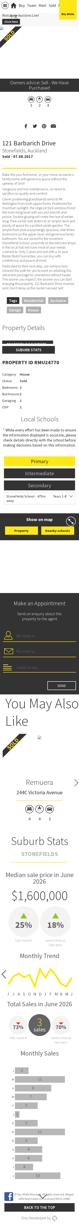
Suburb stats (28, 349)
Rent (43, 5)
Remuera (39, 782)
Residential (33, 300)
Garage (15, 309)
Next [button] (76, 782)
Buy (22, 5)
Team (31, 5)
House (33, 309)
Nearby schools (57, 530)
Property (21, 530)
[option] (39, 778)
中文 (14, 16)
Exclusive (58, 300)
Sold (52, 5)
